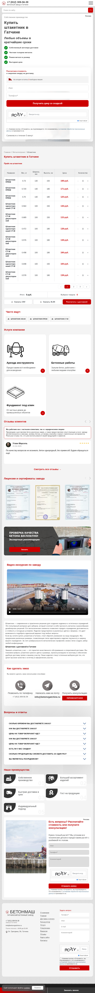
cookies (27, 988)
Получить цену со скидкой (47, 103)
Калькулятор (45, 922)
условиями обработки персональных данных (73, 963)
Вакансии (43, 931)
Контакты (43, 940)
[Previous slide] (85, 421)
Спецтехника (45, 928)
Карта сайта (44, 937)
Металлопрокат (19, 152)
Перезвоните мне (75, 698)
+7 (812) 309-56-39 (17, 2)
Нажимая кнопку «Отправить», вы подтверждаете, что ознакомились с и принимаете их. (45, 130)
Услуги (42, 925)
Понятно (37, 988)
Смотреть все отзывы (47, 469)
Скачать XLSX (49, 302)
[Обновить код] (24, 115)
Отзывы (43, 934)
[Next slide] (90, 421)
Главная (7, 152)
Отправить (74, 968)
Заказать (24, 549)
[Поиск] (90, 10)
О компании (44, 913)
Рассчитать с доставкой (76, 302)
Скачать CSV (19, 302)
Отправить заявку (68, 886)
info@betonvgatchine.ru (14, 925)
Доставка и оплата (47, 919)
